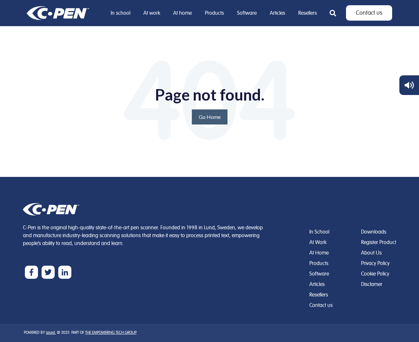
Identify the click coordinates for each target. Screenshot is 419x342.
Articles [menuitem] (277, 13)
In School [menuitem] (319, 232)
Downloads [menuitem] (373, 232)
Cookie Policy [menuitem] (375, 274)
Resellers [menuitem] (307, 13)
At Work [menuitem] (317, 242)
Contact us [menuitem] (321, 305)
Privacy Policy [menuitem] (375, 263)
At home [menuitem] (182, 13)
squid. (51, 332)
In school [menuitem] (120, 13)
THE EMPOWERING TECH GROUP (111, 332)
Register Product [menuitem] (378, 242)
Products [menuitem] (214, 13)
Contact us (369, 13)
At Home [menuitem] (319, 253)
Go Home (210, 117)
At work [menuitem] (151, 13)
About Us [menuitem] (371, 253)
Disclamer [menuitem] (371, 284)
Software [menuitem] (247, 13)
